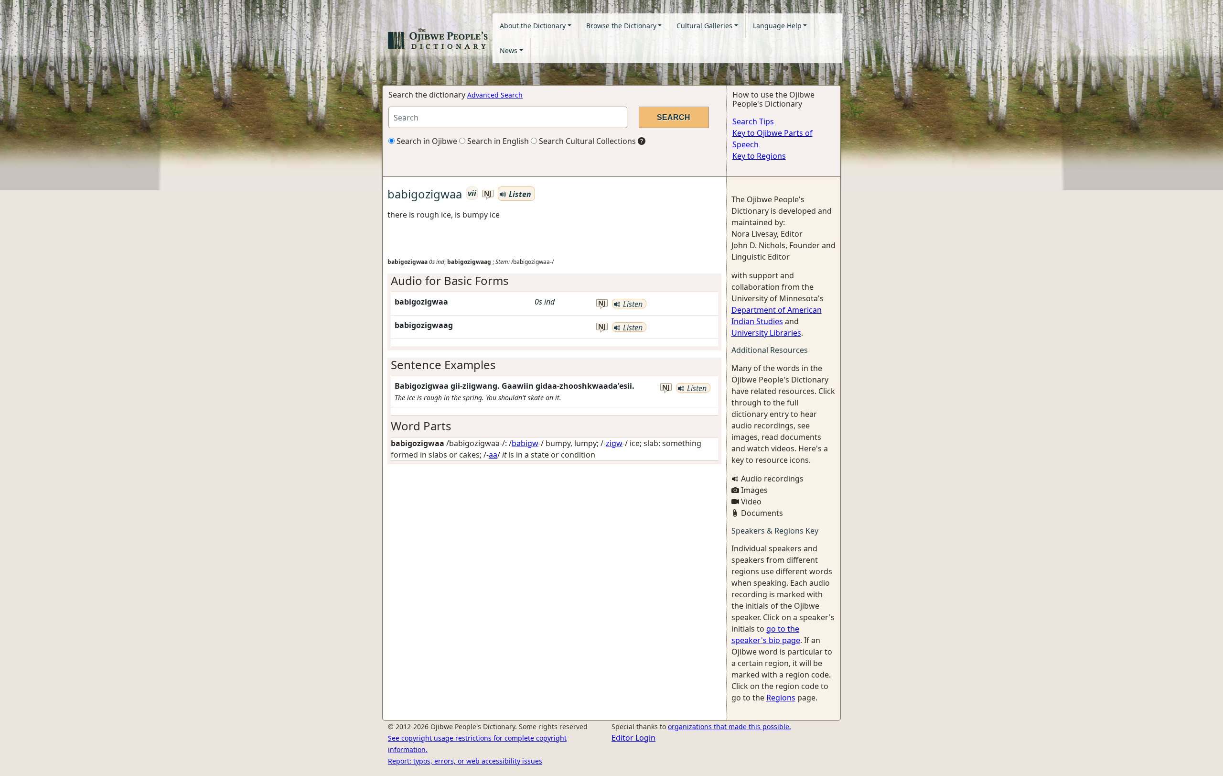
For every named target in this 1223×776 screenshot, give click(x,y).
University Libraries (766, 333)
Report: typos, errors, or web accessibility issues (465, 760)
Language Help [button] (777, 25)
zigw (614, 443)
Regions (780, 697)
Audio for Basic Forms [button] (450, 280)
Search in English (497, 141)
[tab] (554, 281)
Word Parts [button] (421, 426)
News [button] (508, 50)
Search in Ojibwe (426, 141)
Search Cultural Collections (586, 141)
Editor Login (633, 737)
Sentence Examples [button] (443, 364)
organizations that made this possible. (729, 726)
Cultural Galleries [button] (704, 25)
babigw (525, 443)
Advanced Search (495, 94)
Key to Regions (759, 156)
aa (493, 454)
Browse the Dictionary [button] (621, 25)
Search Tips (753, 121)
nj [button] (488, 194)
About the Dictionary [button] (533, 25)
